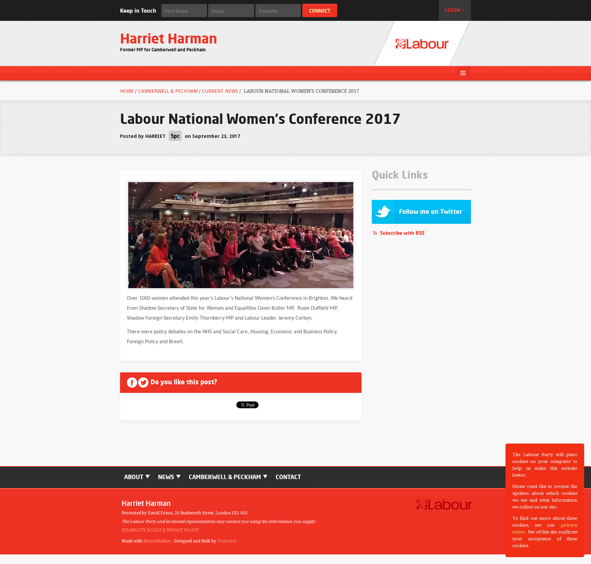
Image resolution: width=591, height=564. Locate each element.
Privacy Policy (182, 530)
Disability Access (142, 530)
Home (127, 91)
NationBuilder (157, 541)
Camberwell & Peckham (168, 91)
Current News (220, 91)
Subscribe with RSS (402, 233)
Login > (455, 10)
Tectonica (226, 541)
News (166, 476)
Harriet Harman (168, 38)
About (134, 476)
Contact (288, 476)
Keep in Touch (138, 10)
